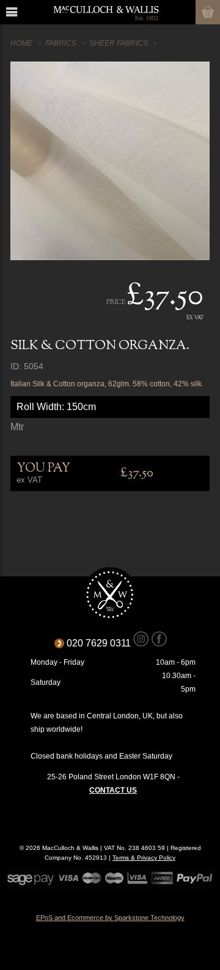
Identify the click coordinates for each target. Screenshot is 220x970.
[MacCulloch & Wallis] (106, 12)
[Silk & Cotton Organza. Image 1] (110, 161)
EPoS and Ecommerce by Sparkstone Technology (110, 917)
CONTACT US (113, 790)
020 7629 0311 (103, 643)
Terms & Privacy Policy (143, 857)
